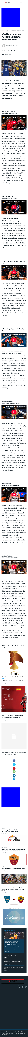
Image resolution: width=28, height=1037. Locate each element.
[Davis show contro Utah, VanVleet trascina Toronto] (14, 934)
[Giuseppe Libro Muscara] (4, 45)
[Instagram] (22, 986)
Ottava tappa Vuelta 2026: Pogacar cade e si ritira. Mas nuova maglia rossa (13, 830)
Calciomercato (4, 847)
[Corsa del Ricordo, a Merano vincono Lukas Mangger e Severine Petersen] (14, 879)
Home (2, 30)
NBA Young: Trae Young (21, 645)
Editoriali (3, 713)
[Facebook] (14, 760)
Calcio (2, 886)
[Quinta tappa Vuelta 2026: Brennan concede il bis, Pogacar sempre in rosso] (14, 736)
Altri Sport (3, 866)
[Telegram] (14, 778)
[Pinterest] (14, 768)
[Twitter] (14, 764)
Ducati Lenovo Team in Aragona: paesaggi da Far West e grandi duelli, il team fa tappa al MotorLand (13, 717)
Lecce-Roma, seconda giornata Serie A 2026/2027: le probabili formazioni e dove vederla (12, 889)
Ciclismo (3, 828)
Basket (6, 30)
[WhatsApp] (14, 771)
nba (10, 54)
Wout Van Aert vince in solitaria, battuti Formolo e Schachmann (13, 962)
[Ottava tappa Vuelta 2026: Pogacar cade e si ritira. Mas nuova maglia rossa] (14, 840)
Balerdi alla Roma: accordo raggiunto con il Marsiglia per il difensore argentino (13, 849)
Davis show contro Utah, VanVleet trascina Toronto (12, 941)
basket (6, 54)
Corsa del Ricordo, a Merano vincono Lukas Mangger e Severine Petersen (13, 869)
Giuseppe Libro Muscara (11, 944)
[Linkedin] (14, 775)
